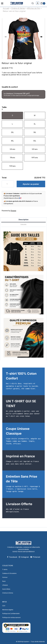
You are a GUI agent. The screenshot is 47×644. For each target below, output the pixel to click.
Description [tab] (24, 219)
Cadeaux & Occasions (9, 573)
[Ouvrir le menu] (2, 3)
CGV (3, 606)
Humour (5, 577)
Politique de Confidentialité (11, 613)
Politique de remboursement (11, 617)
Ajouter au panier (31, 184)
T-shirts (4, 569)
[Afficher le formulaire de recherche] (33, 3)
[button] (41, 36)
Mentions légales (7, 609)
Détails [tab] (23, 224)
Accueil (6, 8)
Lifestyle (5, 585)
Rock (4, 581)
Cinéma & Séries (18, 8)
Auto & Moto (6, 589)
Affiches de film (33, 8)
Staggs (13, 210)
